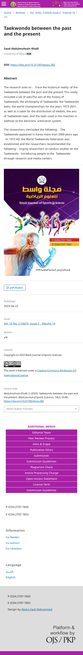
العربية (9, 571)
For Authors (12, 543)
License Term (41, 484)
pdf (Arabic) (16, 287)
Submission (41, 455)
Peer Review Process (41, 438)
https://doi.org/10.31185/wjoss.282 (32, 65)
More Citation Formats (20, 408)
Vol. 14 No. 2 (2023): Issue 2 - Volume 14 (52, 12)
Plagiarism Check (41, 467)
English (10, 577)
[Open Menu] (4, 4)
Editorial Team (41, 432)
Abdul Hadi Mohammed (36, 609)
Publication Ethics (41, 450)
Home (7, 12)
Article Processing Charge (41, 473)
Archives (20, 12)
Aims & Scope (41, 444)
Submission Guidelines (41, 461)
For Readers (12, 537)
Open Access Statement (41, 478)
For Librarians (14, 548)
